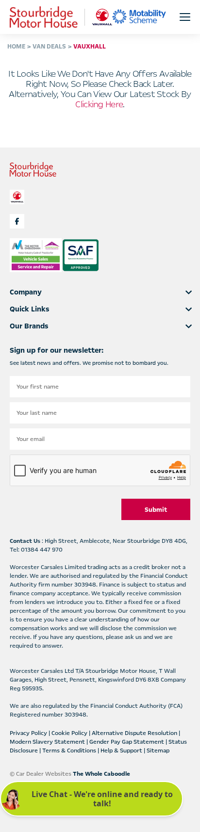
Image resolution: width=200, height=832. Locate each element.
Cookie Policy (70, 733)
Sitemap (158, 750)
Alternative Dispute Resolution (135, 733)
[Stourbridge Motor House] (44, 17)
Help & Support (122, 750)
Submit (156, 510)
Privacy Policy (29, 733)
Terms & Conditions (70, 750)
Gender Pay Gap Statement (127, 742)
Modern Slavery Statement (48, 742)
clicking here (99, 104)
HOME (16, 46)
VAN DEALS (49, 46)
